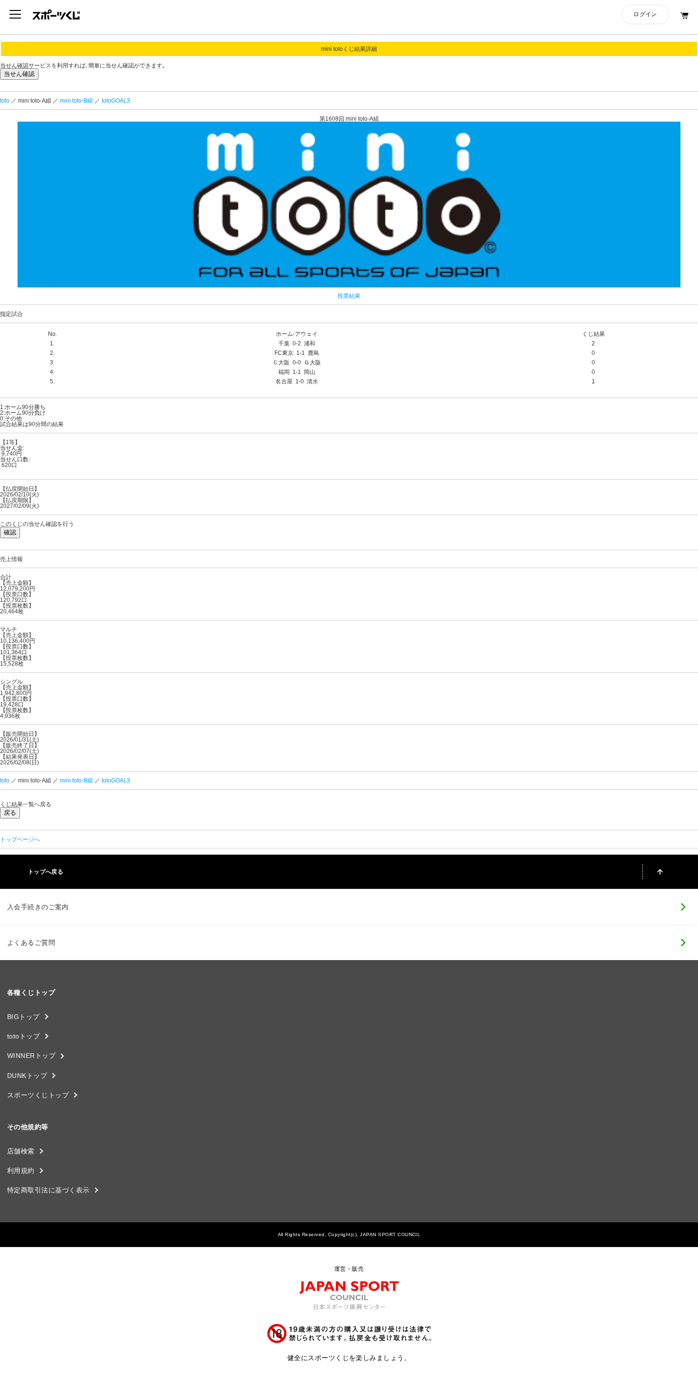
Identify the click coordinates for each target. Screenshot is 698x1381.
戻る (10, 812)
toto (4, 100)
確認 (10, 532)
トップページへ (20, 839)
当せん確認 (19, 73)
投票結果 (349, 296)
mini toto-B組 (76, 100)
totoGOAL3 (116, 100)
